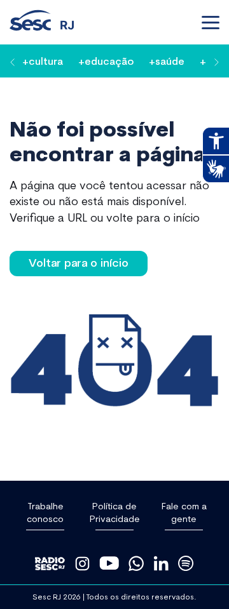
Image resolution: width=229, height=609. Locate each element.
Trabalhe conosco (45, 512)
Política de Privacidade (115, 512)
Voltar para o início (78, 262)
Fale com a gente (184, 512)
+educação (106, 60)
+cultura (42, 60)
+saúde (166, 60)
